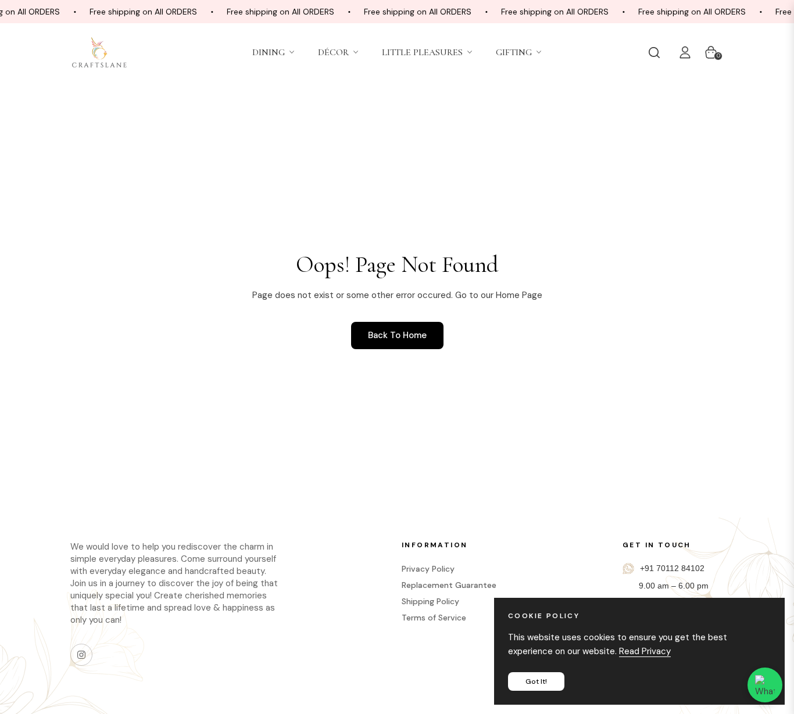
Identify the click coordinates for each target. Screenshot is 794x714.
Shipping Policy (430, 601)
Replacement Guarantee (449, 585)
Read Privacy (645, 651)
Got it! (536, 681)
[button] (657, 52)
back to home (397, 335)
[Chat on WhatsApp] (764, 685)
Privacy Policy (428, 569)
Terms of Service (434, 617)
